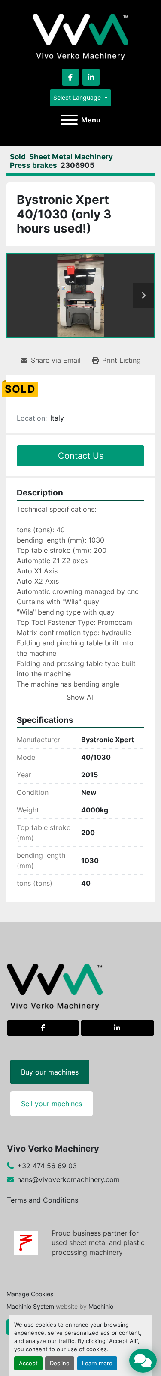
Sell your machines (51, 1103)
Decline (60, 1363)
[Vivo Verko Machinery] (55, 986)
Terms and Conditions (42, 1200)
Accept (28, 1363)
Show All (81, 697)
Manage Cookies (29, 1294)
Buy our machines (50, 1072)
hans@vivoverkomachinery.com (68, 1179)
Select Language (77, 97)
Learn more (97, 1363)
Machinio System (30, 1306)
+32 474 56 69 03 (47, 1165)
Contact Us (80, 456)
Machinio (100, 1306)
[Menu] (69, 120)
